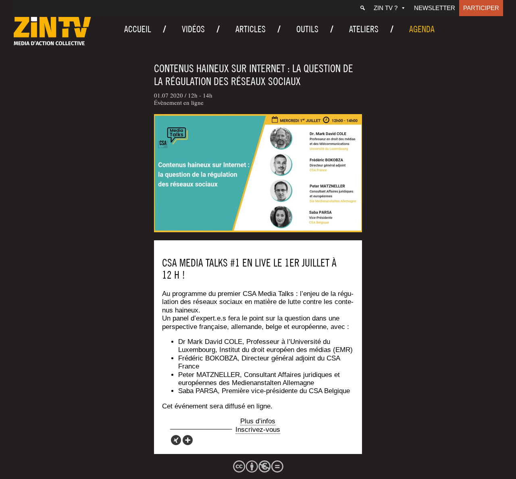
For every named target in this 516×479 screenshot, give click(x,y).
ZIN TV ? (385, 7)
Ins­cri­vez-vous (257, 429)
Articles (250, 29)
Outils (307, 29)
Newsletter (434, 7)
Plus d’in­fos (257, 421)
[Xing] (176, 440)
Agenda (422, 29)
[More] (188, 440)
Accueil (137, 29)
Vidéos (193, 29)
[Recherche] (363, 8)
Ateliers (364, 29)
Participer (481, 7)
